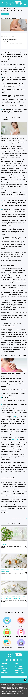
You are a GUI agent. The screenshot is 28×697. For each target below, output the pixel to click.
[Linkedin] (17, 660)
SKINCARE (21, 647)
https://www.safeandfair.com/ (9, 514)
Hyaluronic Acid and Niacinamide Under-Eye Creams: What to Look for (13, 597)
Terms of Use (18, 666)
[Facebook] (6, 660)
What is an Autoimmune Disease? (10, 39)
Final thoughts (6, 46)
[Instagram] (21, 660)
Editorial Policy (4, 672)
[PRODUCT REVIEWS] (7, 642)
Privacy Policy (18, 670)
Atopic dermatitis (6, 41)
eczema (16, 416)
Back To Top (25, 681)
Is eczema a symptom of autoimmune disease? (12, 43)
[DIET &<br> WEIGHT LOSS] (7, 620)
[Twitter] (10, 660)
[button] (2, 3)
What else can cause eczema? (9, 45)
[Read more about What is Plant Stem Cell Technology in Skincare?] (26, 547)
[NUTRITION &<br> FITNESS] (21, 620)
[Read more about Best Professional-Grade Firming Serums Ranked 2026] (26, 573)
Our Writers (4, 670)
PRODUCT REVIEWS (7, 647)
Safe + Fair (15, 439)
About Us (3, 666)
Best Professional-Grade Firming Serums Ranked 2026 (14, 570)
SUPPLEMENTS (7, 637)
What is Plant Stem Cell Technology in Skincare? (13, 543)
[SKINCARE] (21, 642)
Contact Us (4, 668)
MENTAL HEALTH (21, 637)
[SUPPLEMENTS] (7, 632)
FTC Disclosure (19, 668)
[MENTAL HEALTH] (21, 632)
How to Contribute (19, 672)
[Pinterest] (14, 660)
